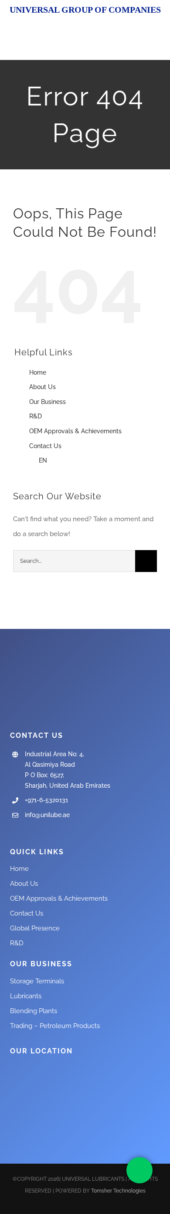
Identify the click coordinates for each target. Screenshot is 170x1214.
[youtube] (92, 1206)
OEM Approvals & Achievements (75, 431)
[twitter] (26, 832)
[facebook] (12, 832)
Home (37, 372)
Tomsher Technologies (118, 1191)
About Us (42, 386)
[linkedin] (54, 832)
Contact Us (45, 445)
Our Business (47, 401)
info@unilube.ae (47, 814)
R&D (35, 416)
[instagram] (40, 832)
